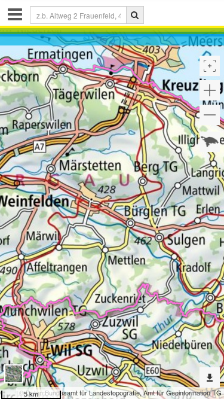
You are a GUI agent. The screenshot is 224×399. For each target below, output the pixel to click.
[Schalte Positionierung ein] (210, 66)
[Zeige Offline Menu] (210, 377)
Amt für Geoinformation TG (182, 392)
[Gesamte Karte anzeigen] (210, 142)
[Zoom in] (210, 90)
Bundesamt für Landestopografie (92, 392)
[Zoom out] (210, 115)
